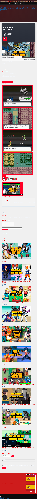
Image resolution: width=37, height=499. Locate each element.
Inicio (9, 3)
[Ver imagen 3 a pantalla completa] (17, 141)
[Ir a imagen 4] (15, 179)
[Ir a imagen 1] (4, 179)
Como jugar (20, 3)
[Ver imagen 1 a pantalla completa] (17, 96)
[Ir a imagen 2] (7, 179)
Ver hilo (3, 219)
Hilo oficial (5, 68)
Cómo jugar (5, 69)
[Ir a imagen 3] (11, 179)
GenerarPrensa (11, 483)
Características (6, 65)
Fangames (16, 3)
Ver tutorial (3, 212)
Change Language (2, 497)
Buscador (24, 3)
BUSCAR (4, 468)
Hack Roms (13, 3)
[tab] (2, 177)
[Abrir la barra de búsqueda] (26, 3)
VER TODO (2, 10)
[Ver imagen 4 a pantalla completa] (17, 163)
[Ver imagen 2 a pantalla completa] (17, 119)
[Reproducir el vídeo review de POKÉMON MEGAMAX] (12, 189)
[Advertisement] (18, 16)
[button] (28, 3)
